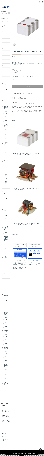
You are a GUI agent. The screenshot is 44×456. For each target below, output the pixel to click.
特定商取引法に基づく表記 (5, 440)
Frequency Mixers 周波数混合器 (6, 191)
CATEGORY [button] (32, 6)
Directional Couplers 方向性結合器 (6, 106)
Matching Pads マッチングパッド (6, 228)
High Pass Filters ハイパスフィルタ (6, 184)
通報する (40, 89)
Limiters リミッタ (5, 210)
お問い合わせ (4, 436)
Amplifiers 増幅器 (6, 48)
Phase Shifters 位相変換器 (6, 294)
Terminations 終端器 (6, 348)
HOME (17, 6)
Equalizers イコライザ (6, 143)
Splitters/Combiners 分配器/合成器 (6, 313)
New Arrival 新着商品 (6, 21)
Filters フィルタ (6, 161)
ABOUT (21, 6)
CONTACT (26, 6)
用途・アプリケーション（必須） (18, 62)
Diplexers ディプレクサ (6, 125)
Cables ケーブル (6, 101)
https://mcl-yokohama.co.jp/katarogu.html (21, 108)
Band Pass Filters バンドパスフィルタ (6, 176)
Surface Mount (6, 35)
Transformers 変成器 (6, 365)
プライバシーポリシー (5, 444)
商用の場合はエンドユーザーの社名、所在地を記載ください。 (22, 76)
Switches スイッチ (6, 331)
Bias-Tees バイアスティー (6, 83)
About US (4, 433)
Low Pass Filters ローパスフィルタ (6, 167)
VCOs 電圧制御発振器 (6, 383)
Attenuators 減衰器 (6, 65)
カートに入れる (28, 86)
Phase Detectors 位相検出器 (6, 275)
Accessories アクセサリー (6, 26)
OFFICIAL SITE (40, 6)
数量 (13, 79)
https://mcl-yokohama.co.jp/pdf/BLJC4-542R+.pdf (23, 103)
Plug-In (6, 40)
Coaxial (6, 44)
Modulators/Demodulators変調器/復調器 (6, 238)
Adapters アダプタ (6, 31)
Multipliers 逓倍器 (6, 257)
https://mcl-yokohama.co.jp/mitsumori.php (21, 113)
